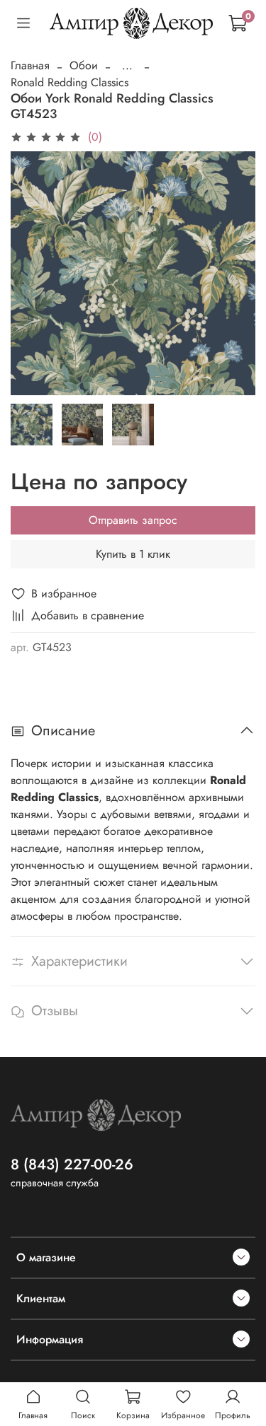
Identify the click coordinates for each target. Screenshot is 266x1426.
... (127, 65)
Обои (84, 65)
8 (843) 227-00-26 (72, 1164)
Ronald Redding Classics (69, 82)
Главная (30, 65)
